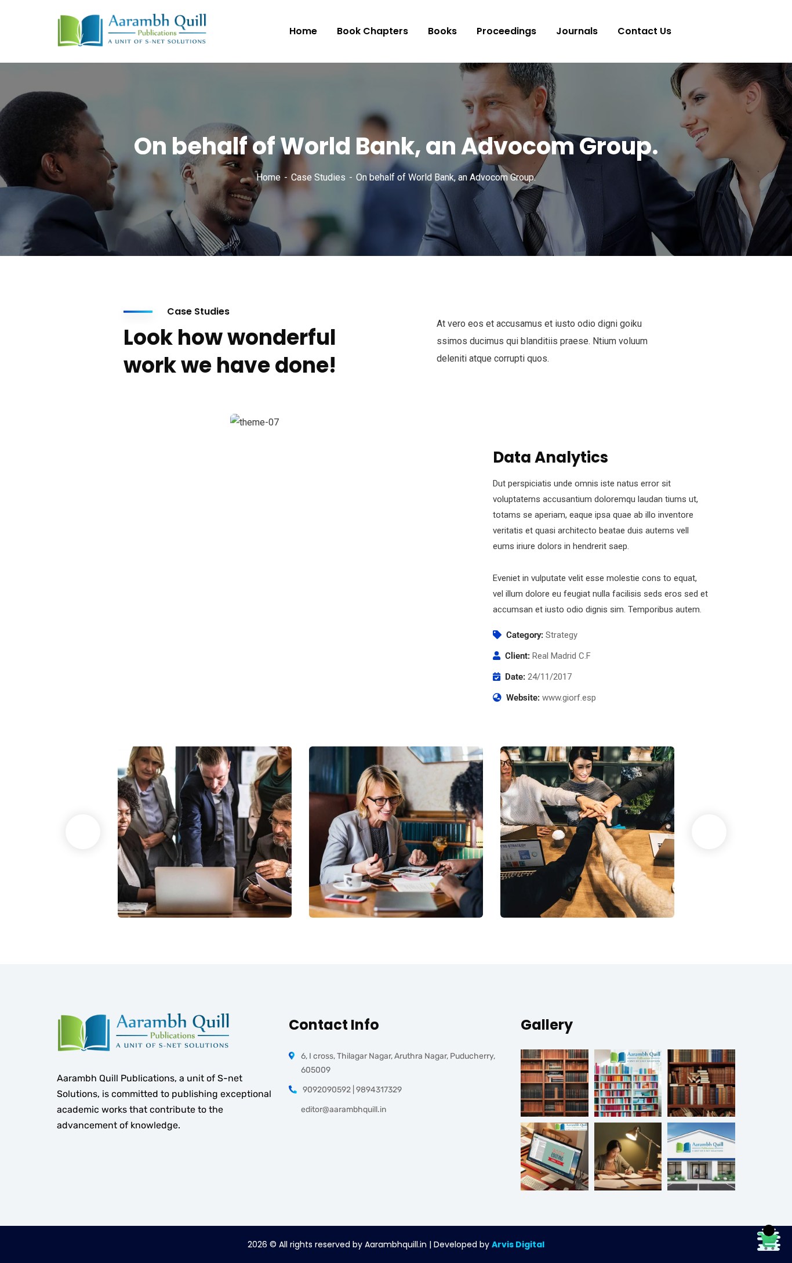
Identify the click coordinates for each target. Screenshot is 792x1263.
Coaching (347, 893)
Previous (83, 831)
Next (709, 831)
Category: (524, 635)
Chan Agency (554, 876)
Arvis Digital (518, 1244)
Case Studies (318, 177)
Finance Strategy (182, 876)
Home (268, 177)
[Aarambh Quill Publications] (132, 31)
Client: (517, 656)
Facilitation (160, 893)
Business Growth (372, 876)
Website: (523, 697)
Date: (515, 677)
